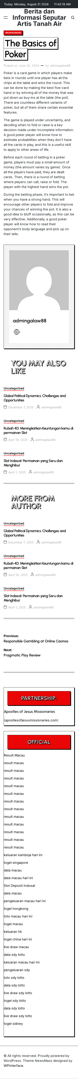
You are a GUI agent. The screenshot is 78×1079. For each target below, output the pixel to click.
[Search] (72, 18)
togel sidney (13, 1024)
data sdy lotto (14, 1008)
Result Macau (14, 755)
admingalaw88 (60, 65)
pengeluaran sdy (17, 970)
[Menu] (6, 18)
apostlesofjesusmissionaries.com (31, 720)
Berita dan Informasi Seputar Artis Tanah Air (39, 17)
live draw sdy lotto (18, 1016)
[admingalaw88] (39, 280)
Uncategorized (13, 33)
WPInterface (13, 1065)
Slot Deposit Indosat (19, 886)
